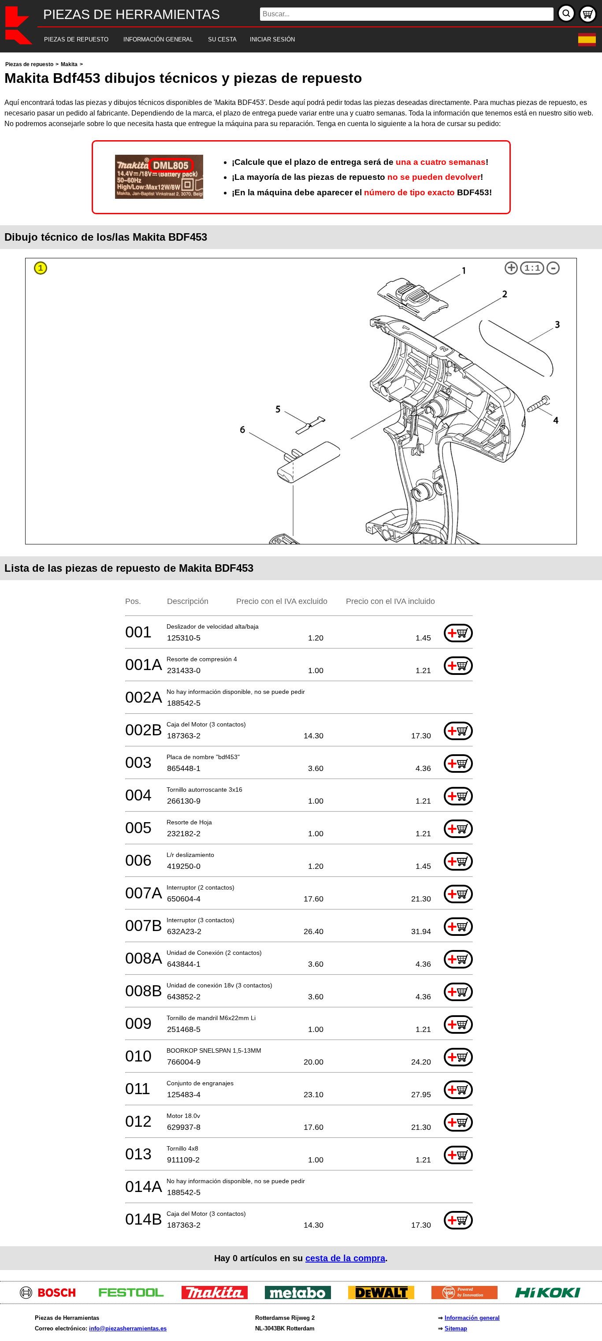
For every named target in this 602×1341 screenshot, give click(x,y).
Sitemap (456, 1328)
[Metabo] (301, 1296)
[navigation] (289, 39)
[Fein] (468, 1296)
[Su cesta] (588, 14)
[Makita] (218, 1296)
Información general (472, 1318)
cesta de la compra (345, 1258)
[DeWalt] (384, 1296)
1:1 (532, 268)
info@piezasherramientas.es (128, 1328)
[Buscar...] (566, 13)
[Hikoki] (551, 1296)
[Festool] (134, 1296)
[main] (301, 664)
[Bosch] (51, 1296)
